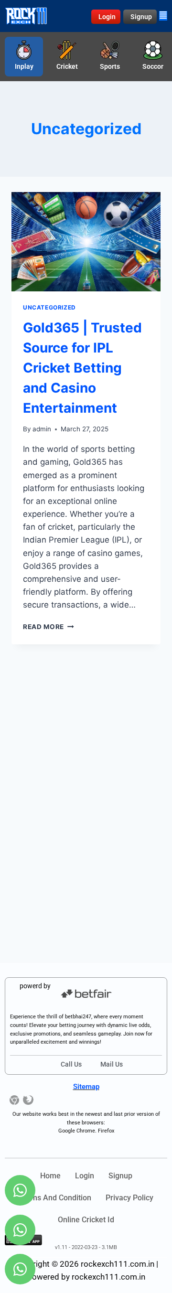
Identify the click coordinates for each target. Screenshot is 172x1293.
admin (41, 429)
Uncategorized (49, 307)
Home (50, 1175)
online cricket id (86, 1219)
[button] (163, 16)
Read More (48, 626)
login (84, 1175)
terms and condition (55, 1197)
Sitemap (86, 1086)
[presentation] (86, 241)
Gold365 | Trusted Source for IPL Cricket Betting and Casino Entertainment (82, 368)
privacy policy (129, 1197)
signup (120, 1175)
